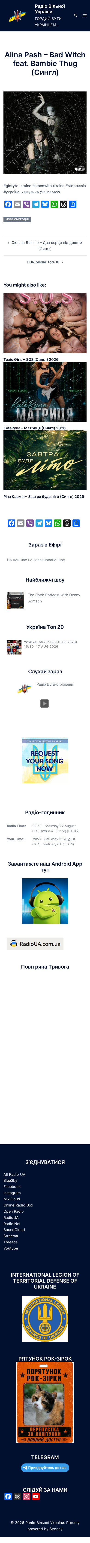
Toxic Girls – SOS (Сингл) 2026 (30, 359)
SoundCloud (14, 1229)
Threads (10, 1242)
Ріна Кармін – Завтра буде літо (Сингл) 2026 (43, 496)
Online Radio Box (18, 1205)
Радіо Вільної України (50, 8)
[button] (75, 15)
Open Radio (13, 1211)
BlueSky (10, 1180)
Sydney (56, 1528)
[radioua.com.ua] (35, 943)
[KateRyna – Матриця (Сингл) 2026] (45, 391)
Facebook (12, 1186)
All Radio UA (14, 1174)
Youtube (10, 1248)
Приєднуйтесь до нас (47, 1468)
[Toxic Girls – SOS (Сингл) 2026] (45, 323)
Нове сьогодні (17, 219)
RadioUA (11, 1217)
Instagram (12, 1192)
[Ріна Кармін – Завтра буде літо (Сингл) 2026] (45, 460)
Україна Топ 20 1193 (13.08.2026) (50, 642)
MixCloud (11, 1199)
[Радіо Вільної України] (17, 15)
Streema (10, 1236)
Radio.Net (12, 1223)
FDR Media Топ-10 (43, 262)
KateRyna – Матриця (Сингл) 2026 (34, 428)
